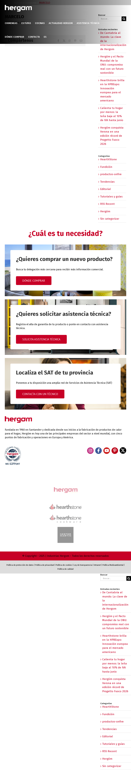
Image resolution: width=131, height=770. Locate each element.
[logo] (65, 514)
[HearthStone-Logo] (65, 505)
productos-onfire (111, 174)
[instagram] (90, 450)
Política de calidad (65, 569)
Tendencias (107, 181)
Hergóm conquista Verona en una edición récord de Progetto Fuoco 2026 (111, 136)
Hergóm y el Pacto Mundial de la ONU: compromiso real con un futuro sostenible (111, 64)
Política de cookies (64, 565)
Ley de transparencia (82, 565)
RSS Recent (107, 204)
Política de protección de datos (20, 565)
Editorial (105, 189)
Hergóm (105, 211)
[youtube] (106, 450)
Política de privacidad (44, 565)
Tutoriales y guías (111, 196)
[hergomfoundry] (65, 487)
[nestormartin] (65, 528)
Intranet (97, 565)
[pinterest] (115, 450)
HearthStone (108, 159)
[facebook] (98, 450)
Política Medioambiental (113, 565)
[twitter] (123, 450)
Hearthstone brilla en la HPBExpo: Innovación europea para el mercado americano (115, 644)
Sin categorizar (109, 218)
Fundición (106, 167)
